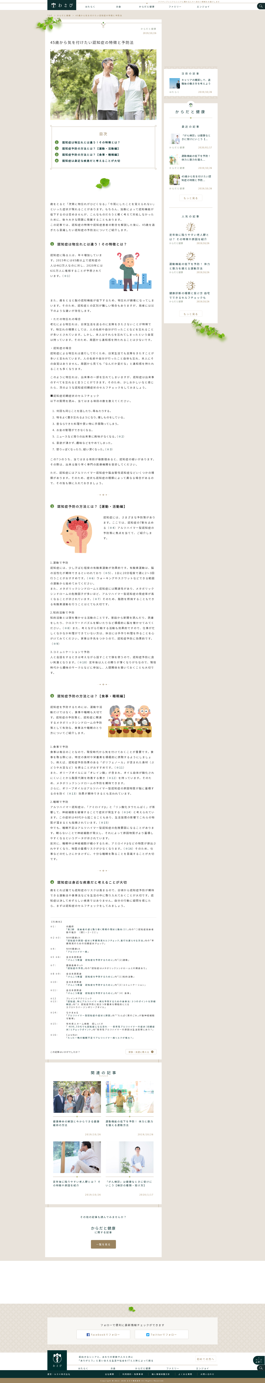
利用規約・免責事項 (133, 1374)
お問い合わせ (207, 1374)
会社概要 (109, 1374)
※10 (82, 662)
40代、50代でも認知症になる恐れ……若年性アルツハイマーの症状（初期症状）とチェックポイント (110, 1028)
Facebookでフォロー (105, 1334)
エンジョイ (203, 6)
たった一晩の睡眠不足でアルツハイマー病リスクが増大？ (100, 1037)
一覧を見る (103, 1244)
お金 (118, 6)
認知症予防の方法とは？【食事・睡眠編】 (91, 154)
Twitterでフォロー (164, 1334)
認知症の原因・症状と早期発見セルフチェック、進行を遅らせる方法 (105, 940)
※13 (72, 793)
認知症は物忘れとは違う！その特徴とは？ (91, 142)
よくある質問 (185, 1374)
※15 (104, 822)
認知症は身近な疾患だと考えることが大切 (91, 161)
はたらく (90, 6)
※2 (120, 436)
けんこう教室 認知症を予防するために (90, 959)
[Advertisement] (191, 40)
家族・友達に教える (139, 1051)
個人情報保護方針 (161, 1374)
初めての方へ (205, 1359)
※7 (97, 599)
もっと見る (191, 198)
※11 (119, 767)
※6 (91, 578)
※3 (109, 449)
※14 (126, 812)
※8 (66, 628)
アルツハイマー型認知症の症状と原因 (89, 1015)
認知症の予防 (75, 968)
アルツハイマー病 (78, 951)
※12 (112, 778)
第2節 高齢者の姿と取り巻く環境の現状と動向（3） (97, 929)
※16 (128, 848)
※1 (66, 276)
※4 (111, 528)
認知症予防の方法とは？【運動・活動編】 (91, 148)
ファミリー (175, 6)
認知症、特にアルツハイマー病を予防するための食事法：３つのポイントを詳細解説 (111, 1003)
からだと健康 (147, 6)
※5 (107, 573)
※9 (55, 643)
